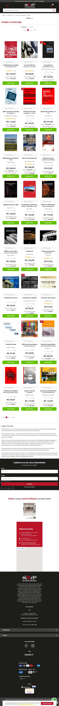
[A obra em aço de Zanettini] (29, 375)
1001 (29, 15)
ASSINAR (29, 484)
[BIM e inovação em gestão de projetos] (11, 96)
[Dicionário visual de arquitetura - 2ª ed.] (29, 96)
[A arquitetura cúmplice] (29, 282)
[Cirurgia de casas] (11, 328)
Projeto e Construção (20, 15)
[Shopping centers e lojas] (11, 189)
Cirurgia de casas (11, 344)
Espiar (10, 61)
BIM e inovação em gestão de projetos (11, 112)
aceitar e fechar (47, 703)
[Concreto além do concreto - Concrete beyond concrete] (29, 49)
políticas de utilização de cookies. (26, 704)
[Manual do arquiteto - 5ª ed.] (48, 96)
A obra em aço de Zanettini (29, 391)
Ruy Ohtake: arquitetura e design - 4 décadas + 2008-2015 (29, 206)
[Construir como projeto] (48, 282)
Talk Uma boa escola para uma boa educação (29, 345)
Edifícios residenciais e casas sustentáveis (48, 205)
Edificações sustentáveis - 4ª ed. (11, 159)
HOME (4, 15)
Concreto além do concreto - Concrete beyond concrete (29, 66)
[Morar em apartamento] (29, 142)
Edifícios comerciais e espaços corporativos (10, 252)
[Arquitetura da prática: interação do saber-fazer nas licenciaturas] (11, 375)
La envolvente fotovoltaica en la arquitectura (48, 66)
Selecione (31, 27)
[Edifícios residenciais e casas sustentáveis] (48, 189)
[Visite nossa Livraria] (29, 581)
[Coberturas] (29, 235)
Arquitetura (10, 15)
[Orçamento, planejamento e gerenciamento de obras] (48, 375)
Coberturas (29, 251)
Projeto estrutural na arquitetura (48, 252)
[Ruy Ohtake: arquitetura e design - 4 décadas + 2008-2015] (29, 189)
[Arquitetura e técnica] (11, 282)
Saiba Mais (41, 1)
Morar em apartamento (29, 158)
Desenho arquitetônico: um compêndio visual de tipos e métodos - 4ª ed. (48, 346)
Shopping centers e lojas (10, 204)
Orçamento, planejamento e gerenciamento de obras (48, 392)
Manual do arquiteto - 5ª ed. (48, 112)
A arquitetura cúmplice (29, 297)
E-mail (3, 475)
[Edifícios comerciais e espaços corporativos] (11, 235)
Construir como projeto (48, 297)
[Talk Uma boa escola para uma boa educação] (29, 328)
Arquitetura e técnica (10, 297)
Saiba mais (11, 83)
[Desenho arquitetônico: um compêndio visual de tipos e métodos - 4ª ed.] (48, 328)
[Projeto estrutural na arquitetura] (48, 235)
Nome (2, 468)
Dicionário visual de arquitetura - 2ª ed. (29, 112)
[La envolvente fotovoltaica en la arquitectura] (48, 49)
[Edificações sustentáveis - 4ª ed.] (11, 142)
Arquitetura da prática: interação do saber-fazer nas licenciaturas (10, 392)
